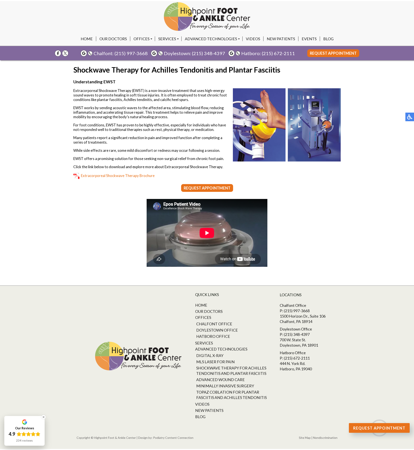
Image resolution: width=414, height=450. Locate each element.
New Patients (281, 38)
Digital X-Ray (209, 355)
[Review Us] (84, 53)
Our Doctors (113, 38)
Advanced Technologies (211, 38)
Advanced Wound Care (220, 379)
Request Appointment (333, 53)
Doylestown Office (217, 330)
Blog (328, 38)
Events (309, 38)
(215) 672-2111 (278, 53)
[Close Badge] (43, 417)
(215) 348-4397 (208, 53)
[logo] (207, 16)
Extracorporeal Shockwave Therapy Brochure (118, 175)
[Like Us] (58, 53)
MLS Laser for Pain (215, 361)
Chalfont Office (214, 323)
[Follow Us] (65, 53)
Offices (141, 38)
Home (87, 38)
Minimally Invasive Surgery (225, 385)
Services (167, 38)
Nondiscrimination (325, 437)
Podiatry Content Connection (173, 437)
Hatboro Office (213, 336)
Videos (253, 38)
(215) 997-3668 (131, 53)
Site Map (305, 437)
